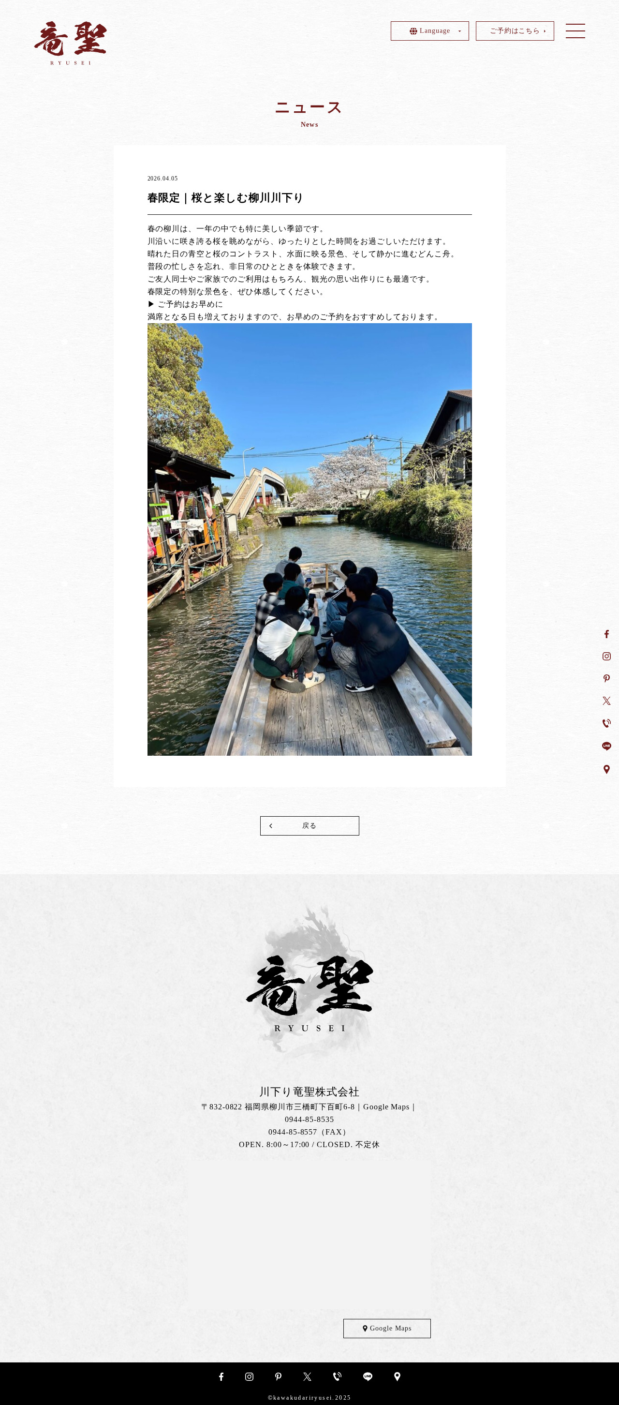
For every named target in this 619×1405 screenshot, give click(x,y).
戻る (309, 825)
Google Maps (386, 1107)
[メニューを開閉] (575, 31)
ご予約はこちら (515, 30)
